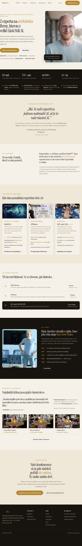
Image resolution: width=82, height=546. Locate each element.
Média (50, 3)
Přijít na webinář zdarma (9, 50)
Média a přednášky (51, 525)
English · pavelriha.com (70, 516)
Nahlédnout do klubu (65, 251)
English (60, 3)
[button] (14, 424)
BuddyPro (29, 514)
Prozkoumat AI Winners (40, 251)
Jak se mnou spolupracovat (55, 493)
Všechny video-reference (41, 439)
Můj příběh (26, 50)
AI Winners (30, 516)
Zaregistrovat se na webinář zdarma (29, 493)
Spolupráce (42, 3)
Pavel (5, 3)
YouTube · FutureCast (70, 514)
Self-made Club (31, 519)
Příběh (18, 3)
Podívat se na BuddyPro (13, 251)
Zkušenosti (33, 3)
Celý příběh (47, 368)
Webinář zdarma (72, 3)
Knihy (47, 522)
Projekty (24, 3)
